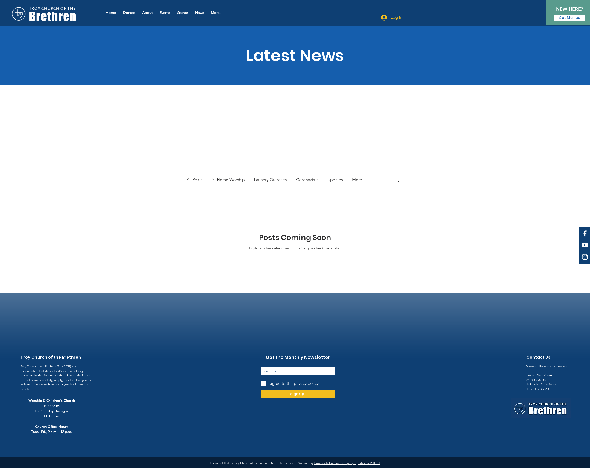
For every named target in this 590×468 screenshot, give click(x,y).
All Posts (194, 179)
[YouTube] (585, 245)
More (357, 179)
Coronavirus (307, 179)
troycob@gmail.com (539, 375)
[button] (397, 180)
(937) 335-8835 (536, 380)
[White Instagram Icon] (585, 257)
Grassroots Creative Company (335, 463)
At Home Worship (228, 179)
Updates (335, 179)
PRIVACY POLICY (369, 463)
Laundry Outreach (270, 179)
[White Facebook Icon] (585, 233)
